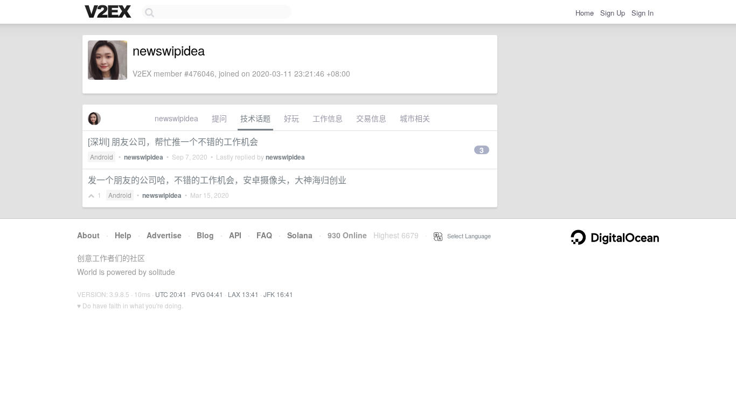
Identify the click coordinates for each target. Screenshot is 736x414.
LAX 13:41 (243, 294)
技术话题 (255, 118)
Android (101, 156)
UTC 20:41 (170, 294)
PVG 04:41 (207, 294)
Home (584, 13)
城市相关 (415, 118)
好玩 (291, 118)
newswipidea (176, 118)
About (88, 235)
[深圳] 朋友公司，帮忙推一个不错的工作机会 (173, 141)
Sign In (642, 13)
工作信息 (328, 118)
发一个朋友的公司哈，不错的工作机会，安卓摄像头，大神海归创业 (217, 180)
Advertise (164, 235)
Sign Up (612, 13)
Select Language (466, 235)
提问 (219, 118)
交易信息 (371, 118)
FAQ (264, 235)
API (235, 235)
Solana (300, 235)
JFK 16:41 (278, 294)
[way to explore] (109, 12)
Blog (205, 235)
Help (123, 235)
